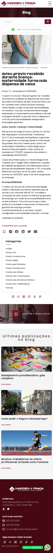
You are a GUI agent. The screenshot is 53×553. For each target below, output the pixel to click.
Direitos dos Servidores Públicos (20, 280)
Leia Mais (6, 384)
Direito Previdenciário (15, 268)
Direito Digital (12, 260)
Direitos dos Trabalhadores (18, 284)
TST (10, 91)
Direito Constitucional (15, 256)
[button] (4, 231)
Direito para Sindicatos (16, 264)
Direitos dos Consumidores (18, 276)
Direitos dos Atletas (14, 272)
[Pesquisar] (48, 21)
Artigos (9, 248)
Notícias (9, 288)
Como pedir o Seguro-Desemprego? (24, 419)
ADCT (5, 137)
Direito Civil (11, 252)
